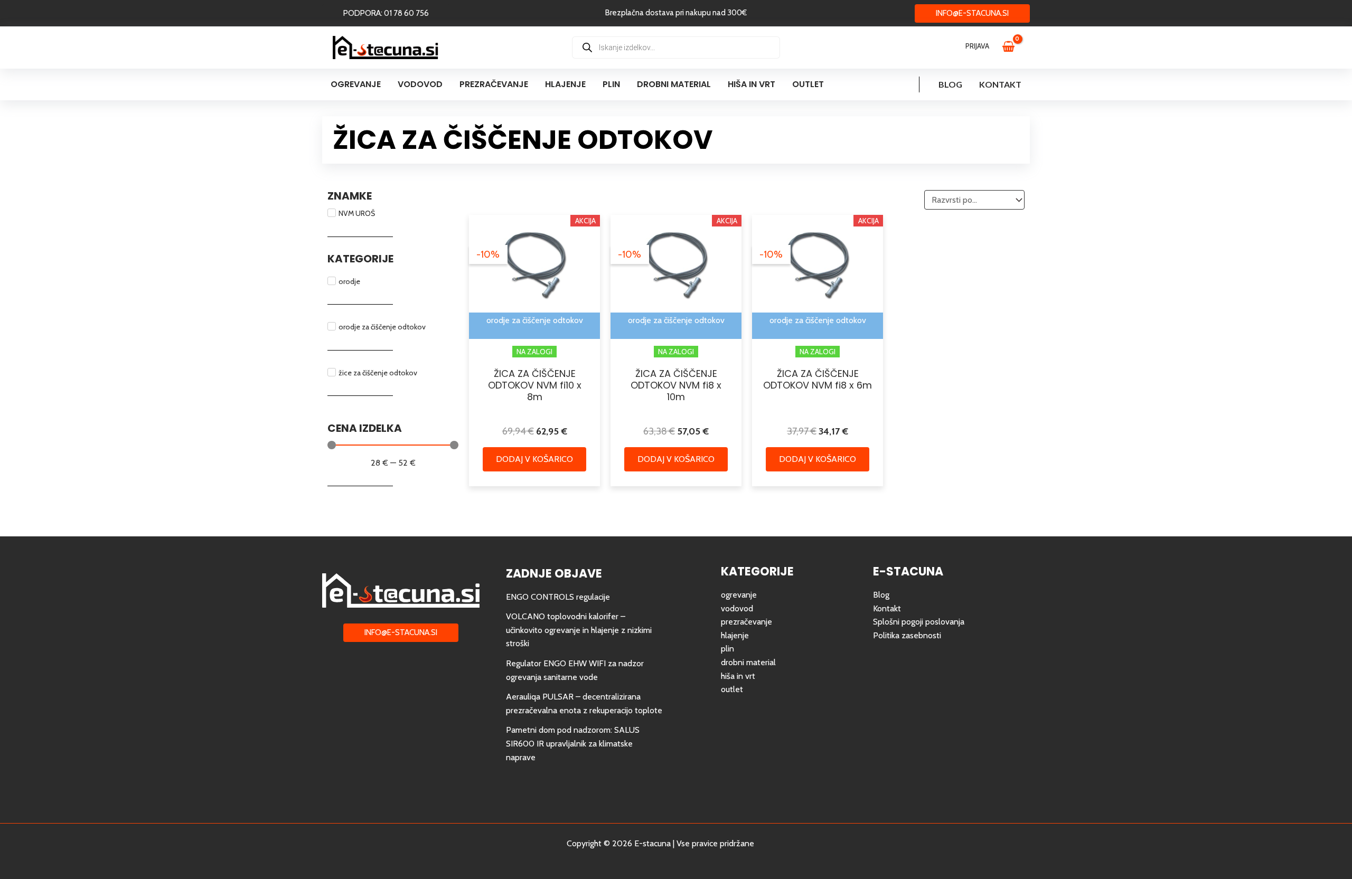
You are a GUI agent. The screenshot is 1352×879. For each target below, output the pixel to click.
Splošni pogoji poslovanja (918, 622)
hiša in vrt (738, 676)
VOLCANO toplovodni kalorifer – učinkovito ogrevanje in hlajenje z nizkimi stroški (579, 629)
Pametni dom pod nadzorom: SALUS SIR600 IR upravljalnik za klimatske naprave (573, 743)
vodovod (737, 608)
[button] (386, 13)
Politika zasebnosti (907, 635)
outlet (732, 689)
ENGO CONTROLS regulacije (558, 597)
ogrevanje (739, 595)
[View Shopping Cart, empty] (1013, 47)
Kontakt (1000, 84)
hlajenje (735, 635)
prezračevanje (746, 622)
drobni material (748, 662)
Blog (950, 84)
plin (727, 649)
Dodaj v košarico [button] (534, 459)
